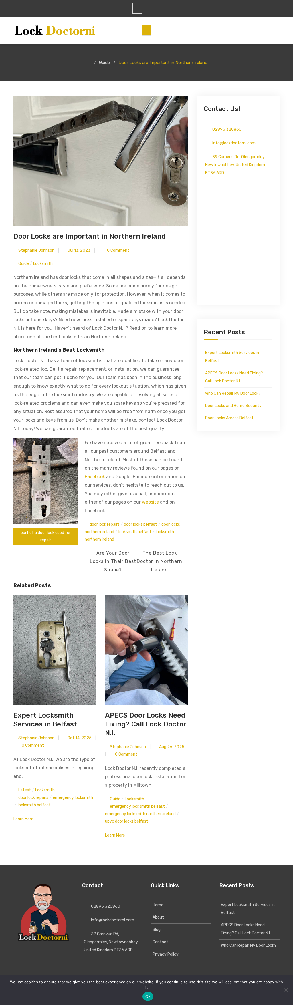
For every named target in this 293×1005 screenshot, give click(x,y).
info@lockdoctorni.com (232, 143)
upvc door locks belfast (126, 821)
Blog (157, 929)
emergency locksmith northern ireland (140, 813)
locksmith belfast (134, 531)
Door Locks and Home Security (233, 405)
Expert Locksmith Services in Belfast (232, 356)
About (158, 917)
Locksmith (43, 263)
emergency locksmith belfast (137, 806)
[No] (286, 990)
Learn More (23, 819)
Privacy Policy (166, 954)
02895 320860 (224, 129)
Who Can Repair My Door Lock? (233, 393)
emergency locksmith (73, 797)
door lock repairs (105, 524)
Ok (148, 996)
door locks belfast (140, 524)
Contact (160, 942)
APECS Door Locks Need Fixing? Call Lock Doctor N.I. (145, 724)
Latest (24, 790)
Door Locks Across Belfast (229, 418)
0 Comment (117, 250)
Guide (23, 263)
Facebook (95, 476)
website (150, 502)
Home (158, 905)
